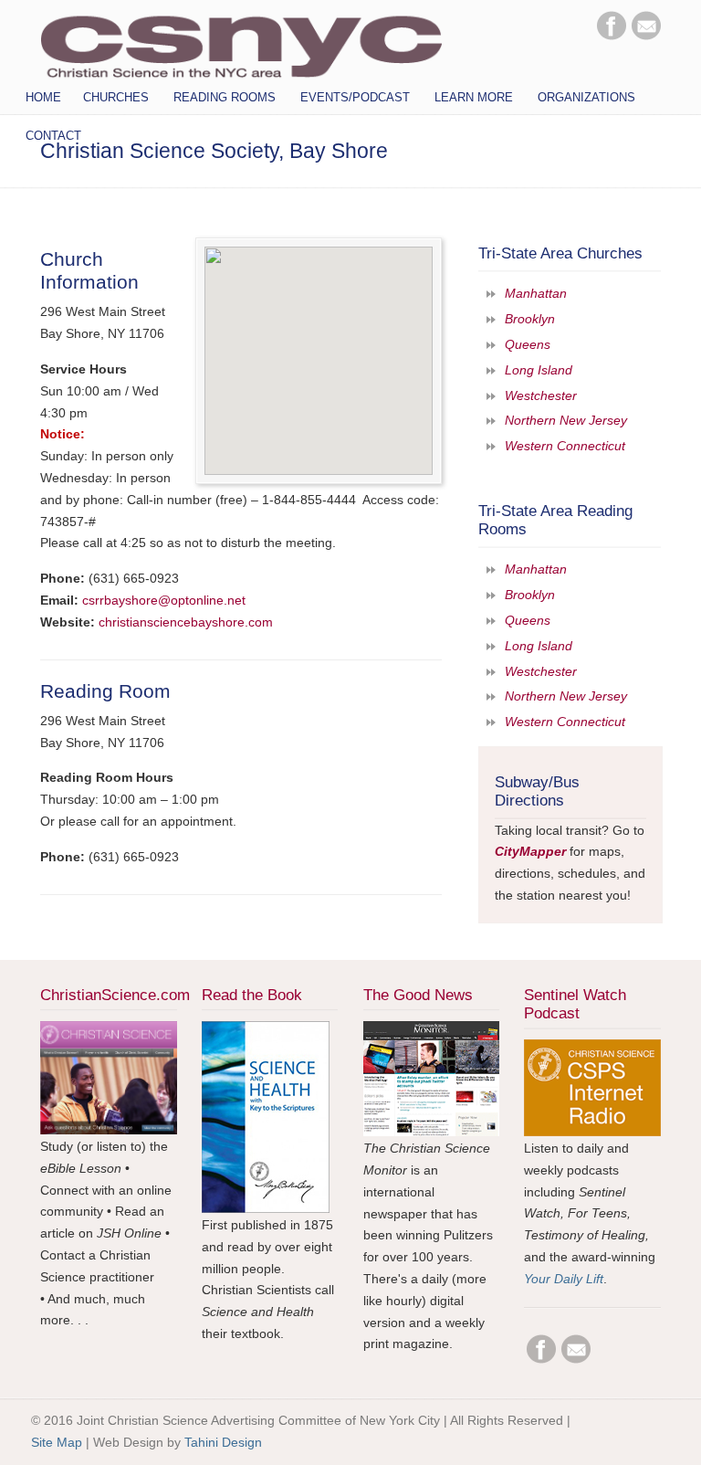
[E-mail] (646, 35)
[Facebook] (611, 35)
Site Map (56, 1442)
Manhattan (536, 293)
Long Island (538, 370)
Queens (527, 344)
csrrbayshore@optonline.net (164, 600)
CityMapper (530, 851)
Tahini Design (223, 1442)
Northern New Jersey (566, 420)
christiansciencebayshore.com (186, 622)
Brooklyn (530, 318)
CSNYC (241, 42)
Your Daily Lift (563, 1278)
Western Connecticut (565, 445)
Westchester (541, 395)
